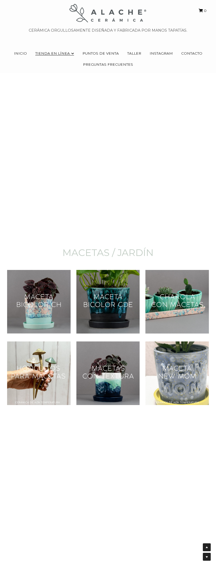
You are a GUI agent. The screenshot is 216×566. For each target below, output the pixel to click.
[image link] (108, 13)
